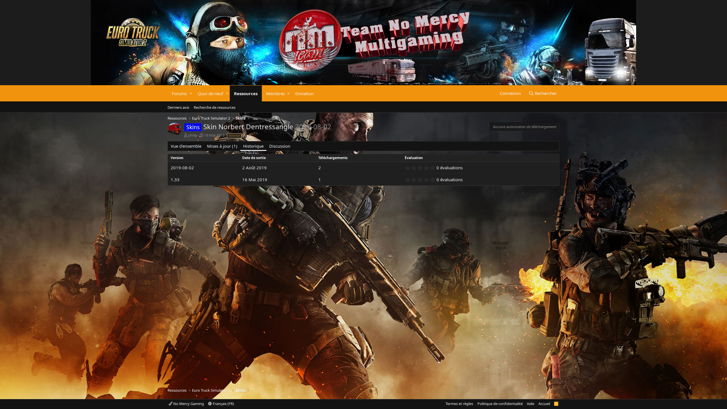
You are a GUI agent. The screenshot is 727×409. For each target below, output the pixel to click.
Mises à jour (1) (222, 146)
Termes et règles (459, 403)
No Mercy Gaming (188, 403)
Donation (304, 93)
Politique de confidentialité (500, 403)
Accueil (544, 403)
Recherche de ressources (214, 107)
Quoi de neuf (210, 93)
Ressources (246, 93)
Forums (179, 93)
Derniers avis (178, 107)
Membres (275, 93)
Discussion (279, 146)
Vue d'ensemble (186, 146)
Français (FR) (223, 403)
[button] (190, 93)
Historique (253, 146)
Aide (530, 403)
